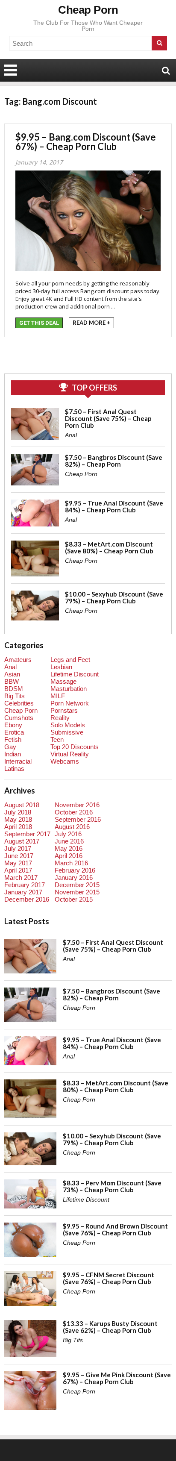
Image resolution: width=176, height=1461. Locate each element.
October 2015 (74, 899)
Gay (10, 746)
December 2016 (26, 899)
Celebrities (19, 703)
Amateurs (18, 659)
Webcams (64, 761)
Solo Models (67, 725)
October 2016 (74, 812)
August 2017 (21, 841)
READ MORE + (91, 322)
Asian (12, 674)
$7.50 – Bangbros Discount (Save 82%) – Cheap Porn (113, 460)
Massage (63, 681)
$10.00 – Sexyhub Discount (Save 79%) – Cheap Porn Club (114, 597)
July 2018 (17, 812)
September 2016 (78, 819)
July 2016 (68, 834)
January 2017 (23, 892)
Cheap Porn (88, 9)
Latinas (14, 768)
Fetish (12, 739)
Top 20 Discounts (74, 746)
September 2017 (27, 834)
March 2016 (71, 863)
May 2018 (18, 819)
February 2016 (75, 870)
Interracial (18, 761)
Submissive (66, 732)
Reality (60, 717)
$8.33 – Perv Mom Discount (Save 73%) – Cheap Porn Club (112, 1186)
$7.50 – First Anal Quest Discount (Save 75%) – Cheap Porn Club (108, 418)
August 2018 (21, 804)
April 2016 (68, 855)
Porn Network (69, 703)
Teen (57, 739)
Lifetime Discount (74, 674)
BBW (11, 681)
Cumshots (18, 717)
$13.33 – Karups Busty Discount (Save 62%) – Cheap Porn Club (110, 1327)
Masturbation (68, 688)
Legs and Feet (70, 659)
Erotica (14, 732)
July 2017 (17, 848)
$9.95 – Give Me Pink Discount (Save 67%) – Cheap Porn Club (117, 1378)
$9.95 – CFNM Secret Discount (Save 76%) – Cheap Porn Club (108, 1278)
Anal (71, 435)
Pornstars (64, 710)
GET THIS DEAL (39, 323)
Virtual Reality (69, 754)
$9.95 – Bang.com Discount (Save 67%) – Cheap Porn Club (85, 141)
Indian (12, 754)
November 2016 (77, 804)
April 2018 (18, 826)
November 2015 (77, 892)
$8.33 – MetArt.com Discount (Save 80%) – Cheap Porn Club (109, 547)
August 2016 (72, 826)
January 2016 (74, 877)
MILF (57, 696)
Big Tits (14, 696)
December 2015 (77, 884)
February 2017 (24, 884)
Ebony (13, 725)
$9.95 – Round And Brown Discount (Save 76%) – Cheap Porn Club (115, 1229)
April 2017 (18, 870)
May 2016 (68, 848)
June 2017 (18, 855)
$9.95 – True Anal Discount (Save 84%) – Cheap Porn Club (114, 506)
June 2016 (69, 841)
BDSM (13, 688)
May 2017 (18, 863)
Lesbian (61, 666)
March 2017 (21, 877)
